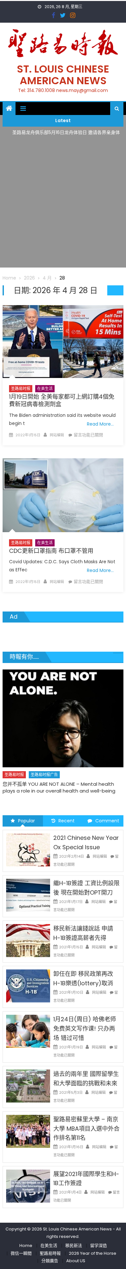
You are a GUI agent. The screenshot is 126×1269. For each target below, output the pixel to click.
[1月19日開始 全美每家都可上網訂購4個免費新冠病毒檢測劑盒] (63, 341)
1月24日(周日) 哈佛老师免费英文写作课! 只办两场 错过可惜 (84, 1028)
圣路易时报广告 (44, 774)
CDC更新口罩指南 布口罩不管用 (51, 551)
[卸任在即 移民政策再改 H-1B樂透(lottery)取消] (28, 985)
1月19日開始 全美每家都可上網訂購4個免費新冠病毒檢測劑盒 (61, 400)
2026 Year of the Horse (92, 1253)
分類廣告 (49, 1261)
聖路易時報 (50, 1253)
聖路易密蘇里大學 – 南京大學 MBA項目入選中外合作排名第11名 (86, 1128)
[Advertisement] (63, 204)
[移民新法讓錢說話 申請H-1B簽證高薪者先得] (28, 940)
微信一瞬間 (21, 1253)
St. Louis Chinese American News (63, 75)
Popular (26, 820)
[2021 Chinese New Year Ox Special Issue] (28, 849)
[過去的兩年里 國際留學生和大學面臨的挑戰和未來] (28, 1085)
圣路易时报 (20, 388)
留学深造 (98, 1245)
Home (25, 1245)
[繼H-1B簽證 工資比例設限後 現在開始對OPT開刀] (28, 895)
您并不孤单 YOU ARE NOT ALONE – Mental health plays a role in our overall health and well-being (59, 787)
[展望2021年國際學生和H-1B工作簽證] (28, 1186)
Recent (66, 820)
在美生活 (45, 388)
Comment (107, 820)
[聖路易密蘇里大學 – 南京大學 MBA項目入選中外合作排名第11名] (28, 1131)
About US (75, 1261)
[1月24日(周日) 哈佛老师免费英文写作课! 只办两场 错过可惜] (28, 1031)
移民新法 (73, 1245)
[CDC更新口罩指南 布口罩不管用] (63, 495)
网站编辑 (57, 435)
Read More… (100, 424)
